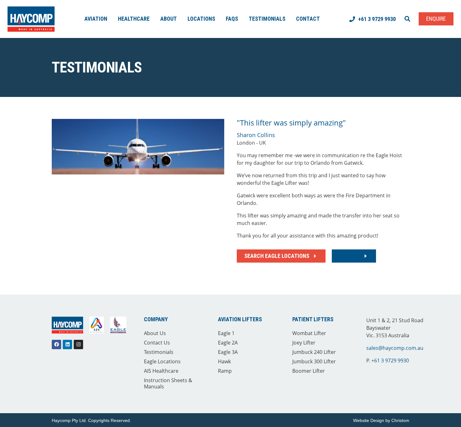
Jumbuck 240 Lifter (314, 352)
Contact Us (157, 342)
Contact (308, 18)
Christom (400, 420)
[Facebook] (56, 344)
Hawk (224, 361)
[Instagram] (78, 344)
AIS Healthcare (161, 370)
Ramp (225, 370)
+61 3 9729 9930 (390, 360)
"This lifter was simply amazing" (291, 122)
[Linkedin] (67, 344)
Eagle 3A (228, 352)
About (168, 18)
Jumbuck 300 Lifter (314, 361)
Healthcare (134, 18)
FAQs (232, 18)
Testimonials (267, 18)
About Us (155, 333)
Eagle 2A (228, 342)
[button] (407, 19)
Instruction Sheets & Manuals (168, 383)
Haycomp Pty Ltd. (69, 420)
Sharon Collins (256, 135)
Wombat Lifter (309, 333)
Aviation (95, 18)
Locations (201, 18)
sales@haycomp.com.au (394, 347)
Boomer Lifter (308, 370)
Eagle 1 (226, 333)
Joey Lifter (303, 342)
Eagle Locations (162, 361)
